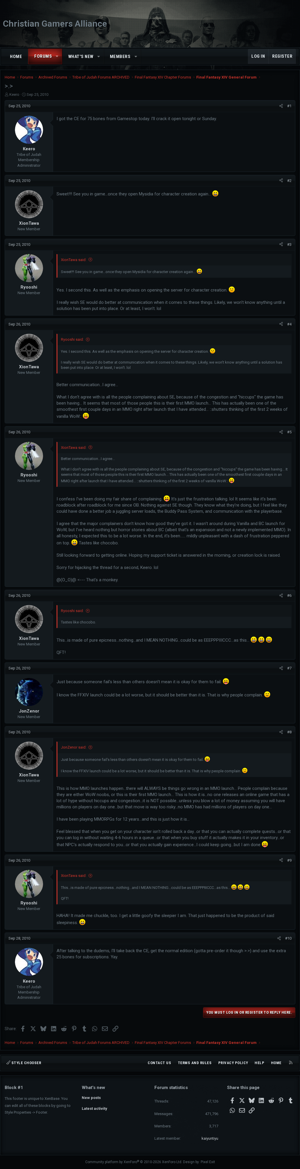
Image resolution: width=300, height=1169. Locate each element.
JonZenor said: (73, 747)
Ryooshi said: (72, 339)
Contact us (159, 1063)
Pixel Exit (208, 1162)
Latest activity (94, 1108)
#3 (289, 244)
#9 (289, 860)
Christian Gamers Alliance (55, 23)
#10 (288, 938)
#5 (289, 432)
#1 (289, 106)
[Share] (281, 106)
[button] (57, 56)
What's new (80, 56)
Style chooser (25, 1063)
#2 (289, 180)
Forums (43, 56)
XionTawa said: (73, 260)
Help (259, 1063)
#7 (289, 668)
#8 (289, 732)
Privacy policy (233, 1063)
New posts (91, 1097)
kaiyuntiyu (210, 1138)
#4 (289, 324)
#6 (289, 595)
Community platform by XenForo (133, 1162)
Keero (14, 94)
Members (120, 56)
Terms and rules (195, 1063)
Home (16, 56)
